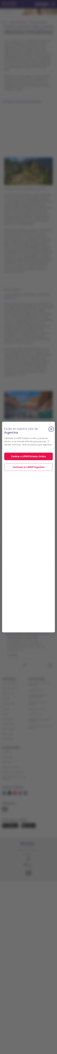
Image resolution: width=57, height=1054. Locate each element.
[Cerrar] (51, 429)
